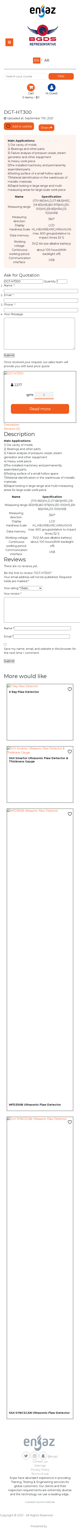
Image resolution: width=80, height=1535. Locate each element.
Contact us (40, 1461)
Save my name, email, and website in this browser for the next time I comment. (40, 651)
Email (8, 295)
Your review (12, 593)
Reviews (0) (12, 429)
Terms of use (40, 1474)
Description (11, 424)
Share (45, 127)
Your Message (13, 314)
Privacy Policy (40, 1469)
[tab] (40, 425)
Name (9, 285)
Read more (40, 409)
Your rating (12, 588)
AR (46, 60)
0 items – (30, 97)
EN (36, 60)
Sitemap (40, 1465)
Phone (9, 304)
